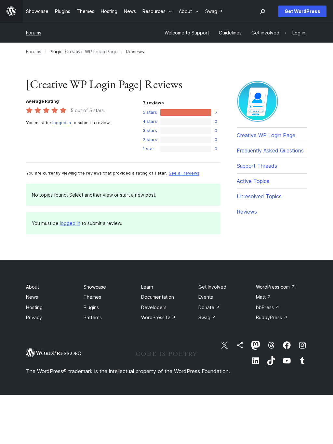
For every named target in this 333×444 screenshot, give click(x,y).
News (32, 297)
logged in (61, 122)
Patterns (93, 317)
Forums (33, 32)
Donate (209, 307)
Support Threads (257, 166)
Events (205, 297)
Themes (92, 297)
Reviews (247, 211)
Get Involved (212, 287)
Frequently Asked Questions (270, 150)
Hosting (34, 307)
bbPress (267, 307)
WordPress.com (275, 287)
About (32, 287)
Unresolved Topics (259, 196)
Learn (147, 287)
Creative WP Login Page (91, 51)
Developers (153, 307)
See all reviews (184, 173)
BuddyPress (271, 317)
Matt (263, 297)
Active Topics (253, 181)
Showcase (95, 287)
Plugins (91, 307)
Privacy (34, 317)
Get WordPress (302, 11)
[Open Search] (263, 11)
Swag (207, 317)
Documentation (157, 297)
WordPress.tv (158, 317)
